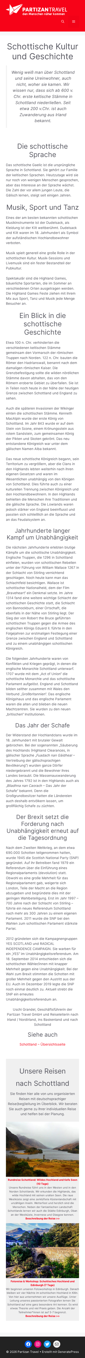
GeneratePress (68, 1352)
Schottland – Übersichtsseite (42, 1044)
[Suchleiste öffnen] (62, 22)
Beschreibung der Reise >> (43, 1218)
